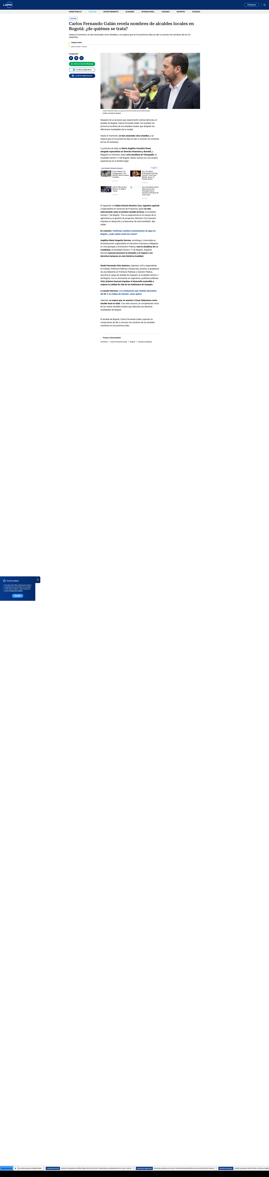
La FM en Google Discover (83, 75)
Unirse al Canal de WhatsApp (83, 64)
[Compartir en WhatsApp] (81, 58)
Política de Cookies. (16, 591)
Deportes (181, 12)
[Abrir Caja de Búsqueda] (265, 5)
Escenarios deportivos (91, 1168)
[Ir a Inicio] (8, 5)
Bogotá (132, 342)
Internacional (147, 12)
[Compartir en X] (76, 58)
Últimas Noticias (6, 1168)
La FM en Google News (83, 70)
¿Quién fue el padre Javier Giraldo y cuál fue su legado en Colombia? (203, 1168)
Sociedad (196, 12)
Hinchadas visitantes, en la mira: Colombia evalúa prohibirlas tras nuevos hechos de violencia (131, 1168)
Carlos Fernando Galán (118, 342)
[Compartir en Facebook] (71, 58)
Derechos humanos (172, 1168)
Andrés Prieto (76, 43)
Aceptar (18, 596)
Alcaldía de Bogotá (145, 342)
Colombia (104, 342)
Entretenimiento (111, 12)
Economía (130, 12)
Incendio (233, 1168)
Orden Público (75, 12)
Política (92, 12)
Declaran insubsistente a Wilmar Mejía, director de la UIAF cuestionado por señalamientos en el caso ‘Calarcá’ (43, 1168)
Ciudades (166, 12)
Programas (251, 5)
